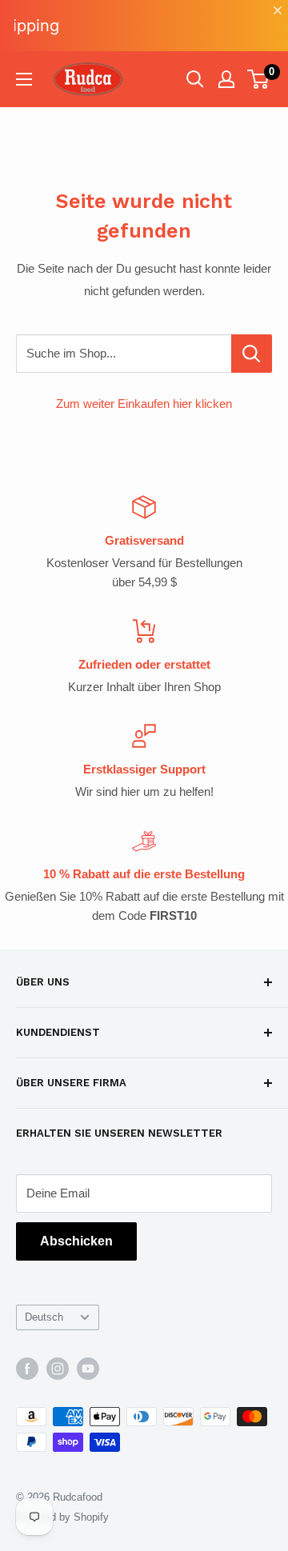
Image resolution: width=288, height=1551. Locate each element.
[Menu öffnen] (24, 79)
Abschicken (76, 1241)
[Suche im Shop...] (251, 353)
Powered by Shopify (62, 1517)
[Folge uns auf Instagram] (57, 1368)
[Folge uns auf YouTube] (88, 1368)
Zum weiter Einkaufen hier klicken (144, 403)
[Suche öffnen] (195, 79)
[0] (259, 79)
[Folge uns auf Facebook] (27, 1368)
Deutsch (44, 1317)
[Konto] (226, 79)
